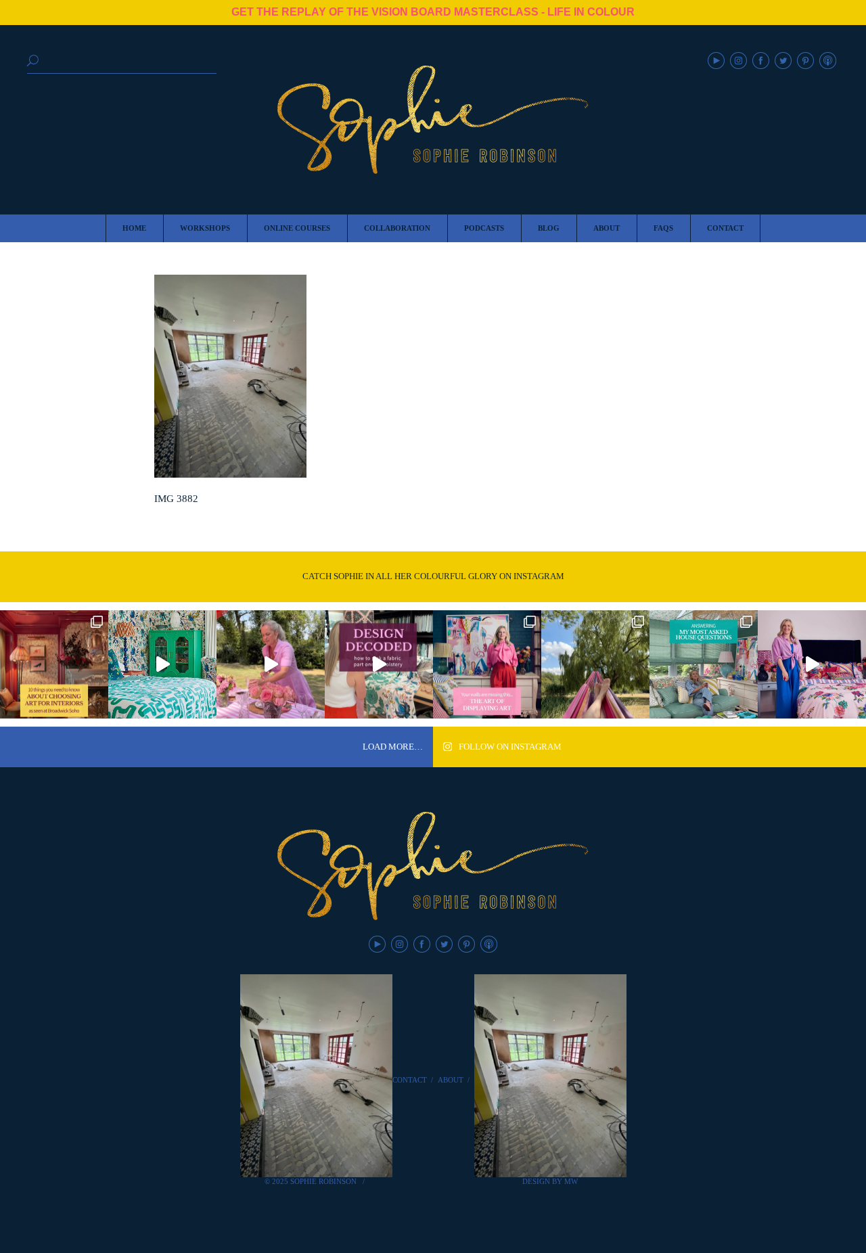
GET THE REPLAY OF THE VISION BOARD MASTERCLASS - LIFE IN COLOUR (433, 12)
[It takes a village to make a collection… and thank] (812, 664)
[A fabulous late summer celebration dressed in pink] (270, 664)
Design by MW (550, 1181)
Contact (409, 1080)
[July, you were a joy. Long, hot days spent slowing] (595, 664)
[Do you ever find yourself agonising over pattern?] (162, 664)
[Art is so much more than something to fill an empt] (487, 664)
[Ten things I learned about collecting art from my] (54, 664)
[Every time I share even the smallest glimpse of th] (704, 664)
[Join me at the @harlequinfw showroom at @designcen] (379, 664)
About (450, 1080)
